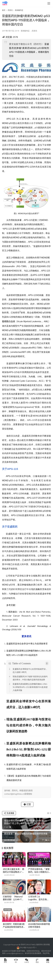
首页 (3, 10)
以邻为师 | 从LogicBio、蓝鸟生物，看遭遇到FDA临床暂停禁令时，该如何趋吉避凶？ (38, 898)
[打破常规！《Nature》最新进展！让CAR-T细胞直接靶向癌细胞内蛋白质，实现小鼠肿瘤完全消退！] (14, 887)
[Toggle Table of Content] (47, 663)
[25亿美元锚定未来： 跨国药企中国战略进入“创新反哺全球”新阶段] (14, 859)
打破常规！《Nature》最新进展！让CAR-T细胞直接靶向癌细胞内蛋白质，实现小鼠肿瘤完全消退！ (13, 898)
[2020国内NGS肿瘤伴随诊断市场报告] (39, 914)
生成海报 (10, 813)
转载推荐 (7, 882)
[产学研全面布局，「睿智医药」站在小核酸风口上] (39, 859)
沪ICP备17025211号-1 (28, 948)
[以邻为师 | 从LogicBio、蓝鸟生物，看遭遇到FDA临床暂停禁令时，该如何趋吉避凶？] (39, 887)
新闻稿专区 (25, 31)
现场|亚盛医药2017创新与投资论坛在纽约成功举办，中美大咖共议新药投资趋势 (30, 678)
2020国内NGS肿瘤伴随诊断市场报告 (39, 925)
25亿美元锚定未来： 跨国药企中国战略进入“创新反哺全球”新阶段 (13, 870)
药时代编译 (7, 910)
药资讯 (34, 31)
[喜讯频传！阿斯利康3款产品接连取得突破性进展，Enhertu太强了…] (14, 914)
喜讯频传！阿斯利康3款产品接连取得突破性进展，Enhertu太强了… (14, 925)
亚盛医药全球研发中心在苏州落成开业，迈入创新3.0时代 (30, 670)
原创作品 (7, 855)
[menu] (49, 3)
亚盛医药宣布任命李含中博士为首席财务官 (27, 643)
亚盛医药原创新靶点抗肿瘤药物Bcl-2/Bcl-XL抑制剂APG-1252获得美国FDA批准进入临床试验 (30, 687)
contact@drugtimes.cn (14, 953)
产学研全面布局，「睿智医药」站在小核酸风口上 (39, 870)
